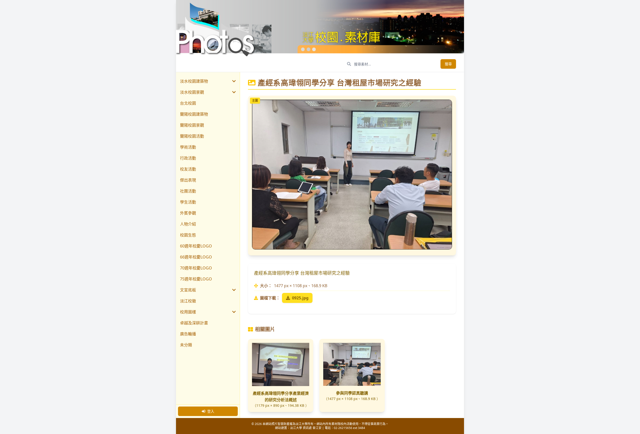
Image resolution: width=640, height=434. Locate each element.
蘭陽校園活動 (192, 136)
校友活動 (188, 169)
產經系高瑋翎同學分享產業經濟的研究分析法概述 (281, 397)
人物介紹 (188, 224)
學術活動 (188, 147)
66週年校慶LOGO (196, 257)
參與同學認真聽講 (352, 393)
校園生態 (188, 235)
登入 (210, 411)
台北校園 (188, 103)
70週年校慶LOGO (196, 268)
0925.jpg (300, 298)
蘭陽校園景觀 (192, 125)
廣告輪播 (188, 334)
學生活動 (188, 202)
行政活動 (188, 158)
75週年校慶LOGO (196, 279)
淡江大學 (296, 428)
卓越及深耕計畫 (194, 323)
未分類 (186, 345)
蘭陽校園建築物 (194, 114)
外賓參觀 (188, 213)
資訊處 (307, 428)
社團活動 (188, 191)
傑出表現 (188, 180)
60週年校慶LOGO (196, 246)
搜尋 (448, 63)
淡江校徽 (188, 301)
